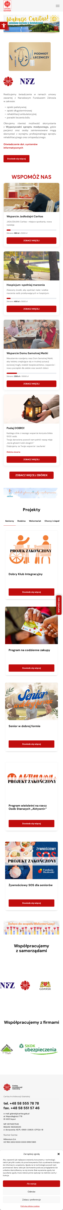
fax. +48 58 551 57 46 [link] (22, 1108)
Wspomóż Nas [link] (58, 605)
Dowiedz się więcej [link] (16, 158)
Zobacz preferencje (31, 1199)
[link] (4, 25)
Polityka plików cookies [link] (30, 1206)
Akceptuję (31, 1183)
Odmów (31, 1191)
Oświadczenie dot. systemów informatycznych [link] (21, 146)
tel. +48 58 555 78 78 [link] (21, 1103)
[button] (58, 1154)
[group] (19, 985)
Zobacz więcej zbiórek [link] (31, 475)
